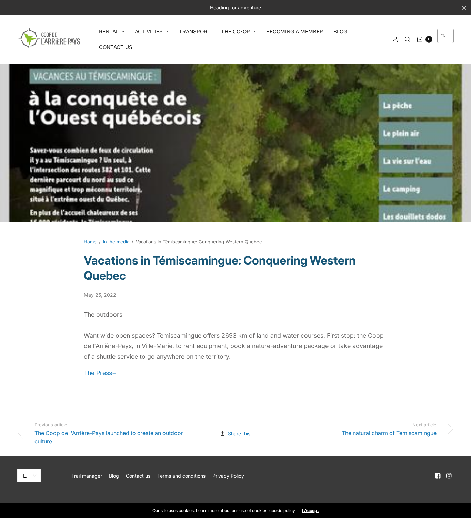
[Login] (395, 39)
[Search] (407, 39)
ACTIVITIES (149, 31)
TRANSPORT (195, 31)
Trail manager (86, 476)
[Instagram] (449, 476)
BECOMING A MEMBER (294, 31)
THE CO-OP (235, 31)
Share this (239, 434)
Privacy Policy (228, 476)
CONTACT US (115, 47)
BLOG (340, 31)
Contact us (138, 476)
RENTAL (109, 31)
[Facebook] (438, 476)
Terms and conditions (181, 476)
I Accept (310, 511)
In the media (116, 241)
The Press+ (100, 372)
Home (90, 241)
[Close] (464, 8)
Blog (114, 476)
